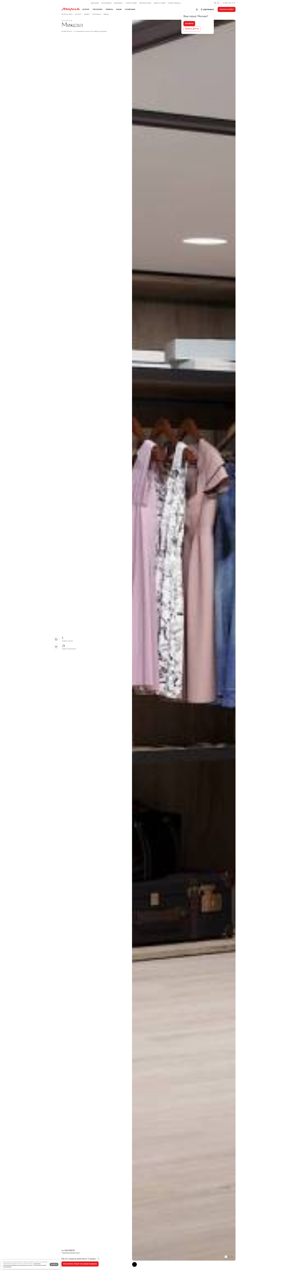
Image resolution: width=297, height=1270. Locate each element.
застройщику (106, 3)
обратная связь (145, 3)
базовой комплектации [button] (71, 1253)
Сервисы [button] (109, 9)
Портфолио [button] (97, 9)
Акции (119, 9)
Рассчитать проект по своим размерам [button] (80, 1264)
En (218, 3)
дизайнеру (118, 3)
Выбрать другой (192, 29)
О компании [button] (130, 9)
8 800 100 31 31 (229, 3)
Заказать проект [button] (226, 9)
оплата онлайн (131, 3)
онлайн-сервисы (174, 3)
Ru (215, 3)
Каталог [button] (85, 9)
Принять (54, 1264)
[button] (207, 9)
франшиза (95, 3)
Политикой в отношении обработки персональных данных (21, 1264)
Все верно (189, 23)
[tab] (133, 1264)
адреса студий (159, 3)
